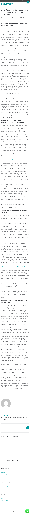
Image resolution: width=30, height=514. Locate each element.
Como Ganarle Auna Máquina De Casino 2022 (12, 440)
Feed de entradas (5, 500)
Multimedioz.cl (21, 511)
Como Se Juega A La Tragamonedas (10, 452)
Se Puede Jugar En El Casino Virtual (9, 449)
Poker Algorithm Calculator (7, 446)
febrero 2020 (4, 472)
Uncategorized (4, 486)
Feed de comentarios (6, 502)
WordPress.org (4, 504)
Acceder (3, 498)
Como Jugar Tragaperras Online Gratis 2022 (11, 443)
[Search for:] (13, 427)
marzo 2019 (4, 474)
